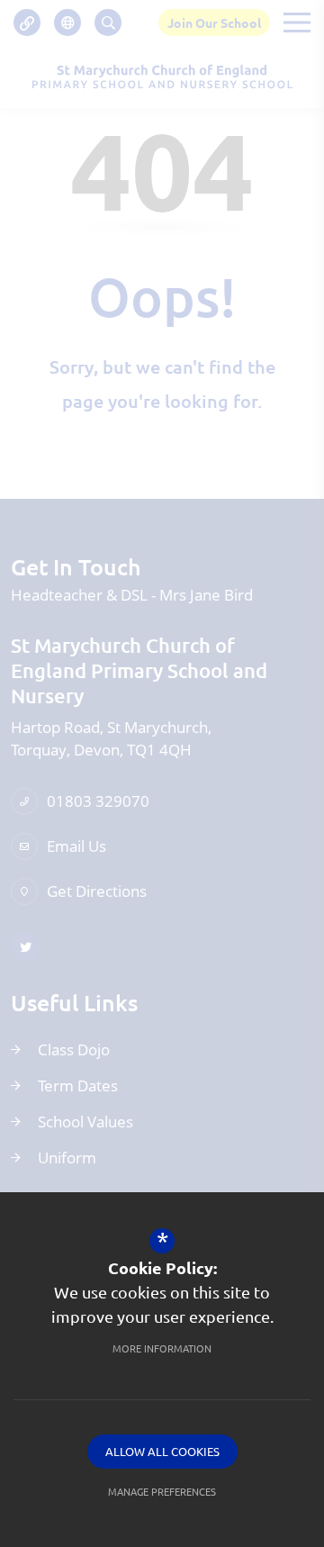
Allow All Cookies (162, 1451)
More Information (162, 1348)
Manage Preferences (162, 1491)
